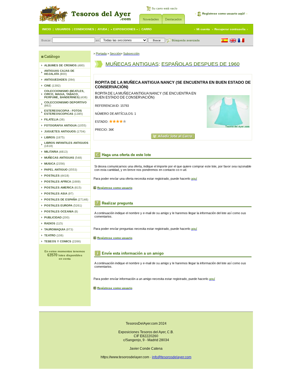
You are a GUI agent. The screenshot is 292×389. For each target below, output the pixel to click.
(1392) (52, 85)
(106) (53, 235)
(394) (59, 79)
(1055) (65, 125)
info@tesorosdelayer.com (171, 357)
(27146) (66, 199)
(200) (56, 217)
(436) (65, 94)
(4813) (56, 151)
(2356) (54, 163)
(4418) (56, 175)
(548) (63, 157)
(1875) (54, 137)
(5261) (63, 205)
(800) (59, 72)
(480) (64, 65)
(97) (58, 193)
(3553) (60, 169)
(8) (61, 211)
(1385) (63, 112)
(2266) (62, 241)
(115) (53, 223)
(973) (58, 229)
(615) (62, 187)
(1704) (64, 131)
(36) (54, 119)
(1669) (62, 181)
